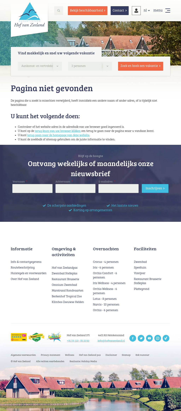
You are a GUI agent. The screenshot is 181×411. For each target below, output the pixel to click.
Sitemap (126, 355)
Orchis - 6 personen (105, 310)
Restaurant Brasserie (65, 279)
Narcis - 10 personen (106, 304)
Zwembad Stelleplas (64, 273)
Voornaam (20, 181)
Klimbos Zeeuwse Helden (68, 302)
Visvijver (139, 273)
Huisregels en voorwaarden (28, 273)
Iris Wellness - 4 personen (109, 283)
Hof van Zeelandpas (64, 268)
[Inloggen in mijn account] (136, 10)
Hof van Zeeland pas (90, 355)
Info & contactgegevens (26, 262)
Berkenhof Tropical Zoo (67, 296)
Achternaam (64, 181)
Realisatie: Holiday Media (83, 361)
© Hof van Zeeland (21, 361)
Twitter (141, 338)
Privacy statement (50, 355)
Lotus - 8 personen (105, 299)
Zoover (166, 338)
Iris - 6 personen (103, 267)
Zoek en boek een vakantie (139, 66)
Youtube (149, 338)
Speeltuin (140, 267)
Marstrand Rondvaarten (67, 290)
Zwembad (140, 262)
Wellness (69, 355)
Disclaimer (111, 355)
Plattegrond (141, 289)
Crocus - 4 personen (106, 262)
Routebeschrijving (23, 267)
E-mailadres (107, 181)
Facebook (132, 338)
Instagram (157, 338)
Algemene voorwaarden (23, 355)
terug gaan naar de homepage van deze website (58, 135)
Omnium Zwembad (64, 285)
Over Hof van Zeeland (25, 279)
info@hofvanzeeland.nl (111, 340)
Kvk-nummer (142, 355)
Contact (118, 10)
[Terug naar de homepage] (29, 15)
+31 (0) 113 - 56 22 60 (78, 340)
